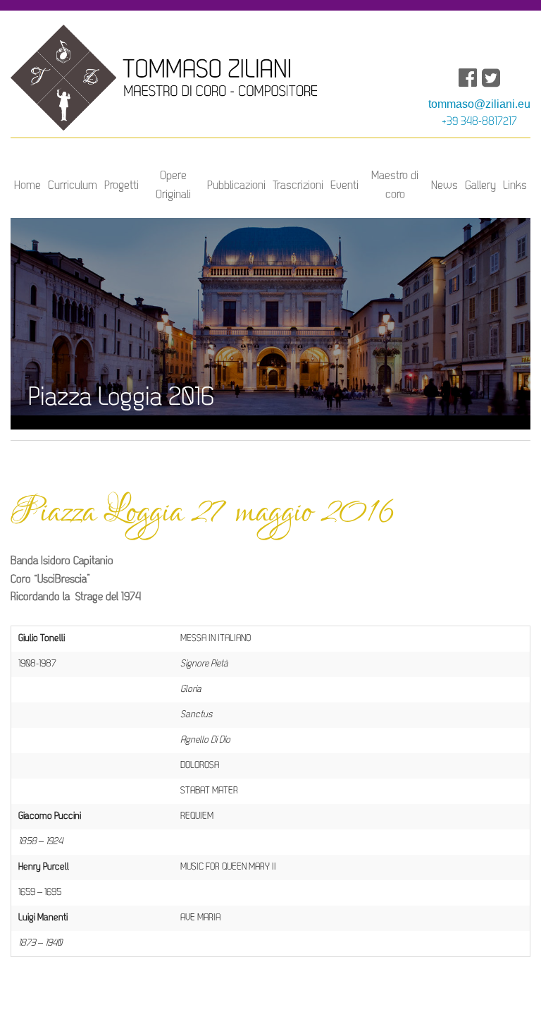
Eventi (344, 186)
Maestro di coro (394, 185)
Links (515, 186)
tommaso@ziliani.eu (479, 104)
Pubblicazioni (236, 186)
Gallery (480, 186)
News (444, 186)
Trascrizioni (298, 186)
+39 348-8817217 (479, 122)
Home (27, 186)
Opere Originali (173, 185)
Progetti (121, 186)
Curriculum (72, 186)
